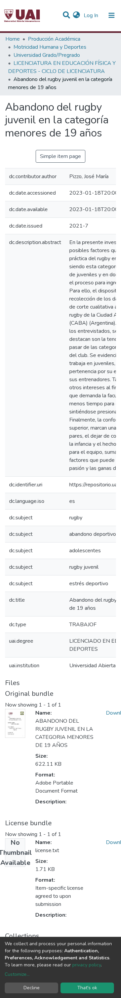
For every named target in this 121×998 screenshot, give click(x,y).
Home (12, 39)
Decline (32, 988)
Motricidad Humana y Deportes (49, 47)
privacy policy (86, 965)
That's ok (87, 988)
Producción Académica (54, 39)
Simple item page (60, 156)
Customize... (17, 974)
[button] (76, 15)
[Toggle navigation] (111, 15)
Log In (91, 15)
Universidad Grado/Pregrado (46, 55)
